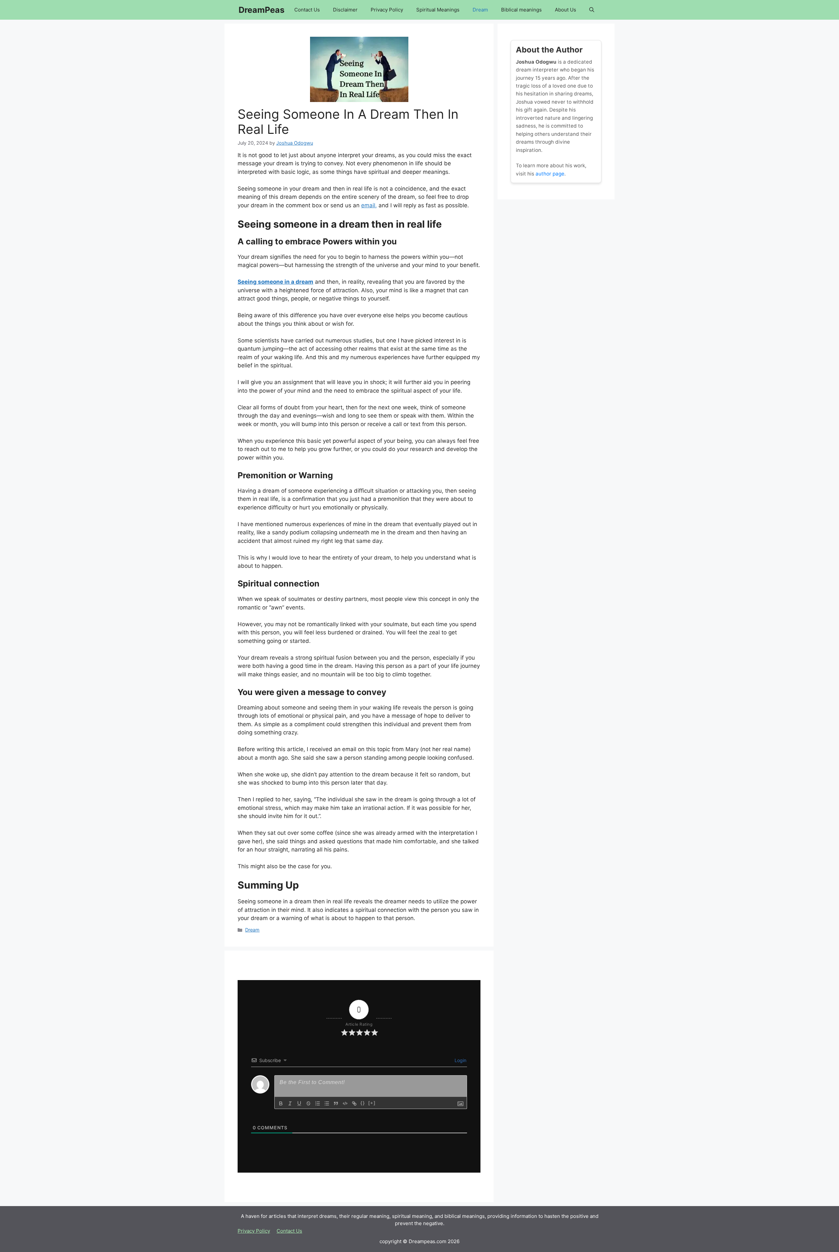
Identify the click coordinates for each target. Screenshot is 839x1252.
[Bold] (280, 1103)
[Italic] (290, 1103)
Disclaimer (345, 10)
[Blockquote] (336, 1103)
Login (459, 1060)
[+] (372, 1102)
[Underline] (299, 1103)
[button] (592, 10)
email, (369, 205)
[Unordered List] (326, 1103)
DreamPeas (261, 10)
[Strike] (308, 1103)
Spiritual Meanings (437, 10)
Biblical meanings (521, 10)
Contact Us (307, 10)
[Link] (354, 1103)
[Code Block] (345, 1103)
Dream (480, 10)
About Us (565, 10)
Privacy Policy (387, 10)
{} (363, 1102)
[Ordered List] (317, 1103)
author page (550, 174)
